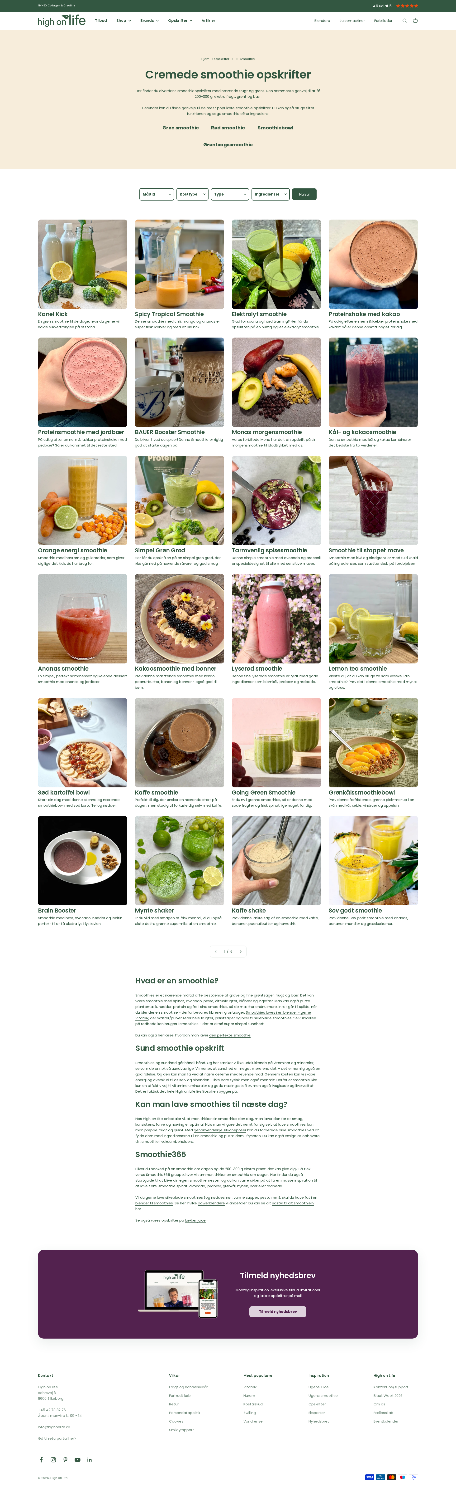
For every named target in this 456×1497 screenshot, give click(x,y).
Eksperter (317, 1412)
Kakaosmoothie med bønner (175, 668)
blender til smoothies (154, 1203)
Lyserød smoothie (257, 668)
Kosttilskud (253, 1404)
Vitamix (249, 1386)
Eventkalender (386, 1421)
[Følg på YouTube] (77, 1460)
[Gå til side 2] (240, 951)
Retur (174, 1404)
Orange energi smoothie (72, 550)
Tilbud (101, 20)
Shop (121, 20)
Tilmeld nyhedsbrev (278, 1311)
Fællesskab (383, 1412)
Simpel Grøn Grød (160, 550)
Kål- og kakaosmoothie (362, 432)
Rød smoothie (228, 127)
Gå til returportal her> (57, 1438)
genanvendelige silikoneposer (220, 1130)
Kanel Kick (53, 314)
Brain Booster (57, 910)
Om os (379, 1404)
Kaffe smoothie (156, 792)
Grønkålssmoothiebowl (362, 792)
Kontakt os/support (391, 1386)
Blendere (322, 20)
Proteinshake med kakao (364, 314)
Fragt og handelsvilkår (188, 1386)
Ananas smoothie (63, 668)
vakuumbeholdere (177, 1141)
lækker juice (195, 1220)
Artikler (208, 20)
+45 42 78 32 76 (52, 1409)
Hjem (205, 59)
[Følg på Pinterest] (65, 1460)
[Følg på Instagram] (53, 1460)
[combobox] (156, 194)
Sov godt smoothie (355, 910)
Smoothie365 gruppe (165, 1174)
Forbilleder (383, 20)
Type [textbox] (219, 194)
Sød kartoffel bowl (64, 792)
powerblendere (211, 1203)
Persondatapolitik (184, 1412)
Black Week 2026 (388, 1395)
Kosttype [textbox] (188, 194)
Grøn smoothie (180, 127)
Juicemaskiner (352, 20)
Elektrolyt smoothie (259, 314)
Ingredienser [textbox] (267, 194)
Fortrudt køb (180, 1395)
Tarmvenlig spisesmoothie (269, 550)
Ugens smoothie (323, 1395)
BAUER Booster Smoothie (170, 432)
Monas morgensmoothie (267, 432)
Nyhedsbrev (319, 1421)
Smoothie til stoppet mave (366, 550)
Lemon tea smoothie (358, 668)
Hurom (249, 1395)
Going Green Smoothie (263, 792)
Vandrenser (253, 1421)
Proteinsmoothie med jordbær (81, 432)
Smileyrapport (181, 1429)
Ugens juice (319, 1386)
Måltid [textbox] (149, 194)
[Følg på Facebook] (41, 1460)
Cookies (176, 1421)
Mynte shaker (154, 910)
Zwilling (249, 1412)
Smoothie (247, 59)
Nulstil (304, 194)
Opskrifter (177, 20)
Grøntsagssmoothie (228, 144)
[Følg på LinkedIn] (89, 1460)
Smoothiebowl (275, 127)
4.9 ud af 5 (382, 5)
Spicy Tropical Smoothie (169, 314)
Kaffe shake (249, 910)
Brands (147, 20)
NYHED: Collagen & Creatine (56, 5)
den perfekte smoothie (230, 1035)
